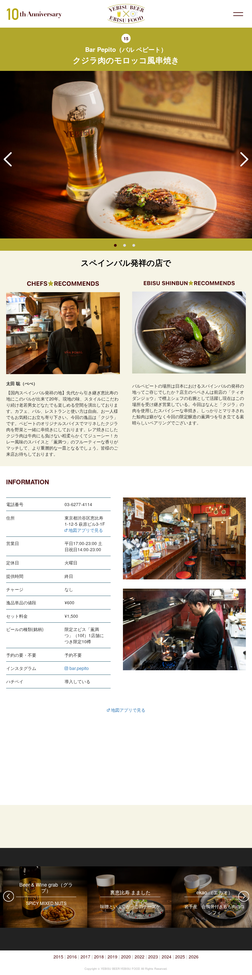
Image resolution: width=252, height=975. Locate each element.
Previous (7, 159)
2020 (126, 957)
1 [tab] (115, 245)
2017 (85, 957)
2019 (112, 957)
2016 (72, 957)
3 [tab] (134, 245)
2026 (194, 957)
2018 (99, 957)
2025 (180, 957)
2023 (153, 957)
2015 (58, 957)
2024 (166, 957)
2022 (139, 957)
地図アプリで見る (85, 530)
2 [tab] (124, 245)
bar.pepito (78, 668)
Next (244, 159)
